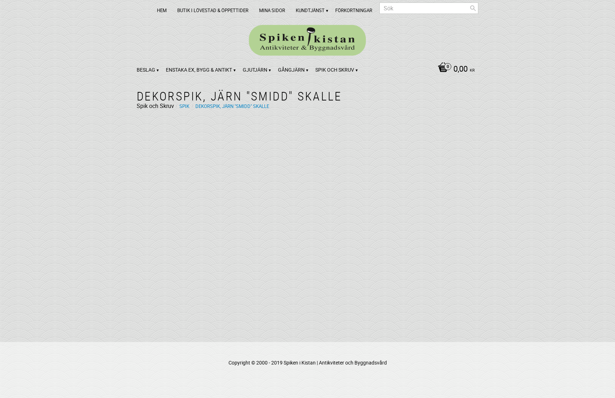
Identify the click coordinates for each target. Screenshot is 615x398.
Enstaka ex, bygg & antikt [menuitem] (199, 69)
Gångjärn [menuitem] (291, 69)
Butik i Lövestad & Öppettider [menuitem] (212, 10)
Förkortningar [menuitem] (353, 10)
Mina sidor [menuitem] (272, 10)
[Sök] (473, 8)
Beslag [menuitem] (146, 69)
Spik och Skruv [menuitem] (334, 69)
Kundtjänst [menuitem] (310, 10)
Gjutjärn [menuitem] (255, 69)
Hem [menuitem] (162, 10)
